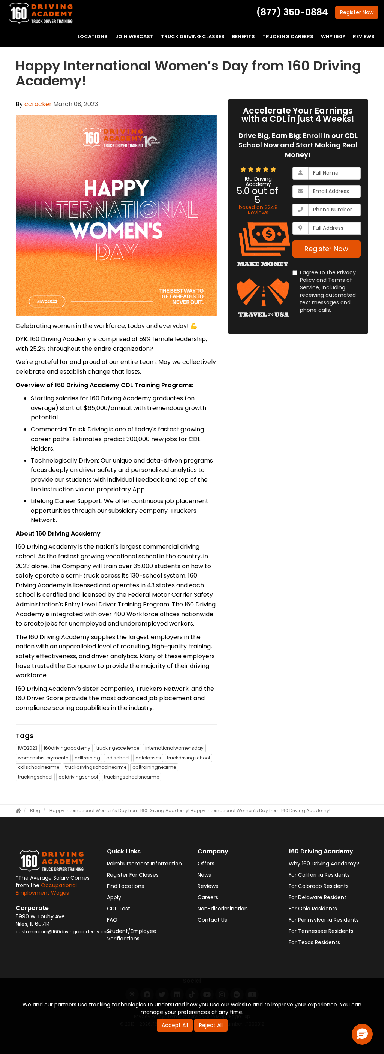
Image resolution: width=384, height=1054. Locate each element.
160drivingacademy (67, 748)
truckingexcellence (117, 748)
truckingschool (35, 777)
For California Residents (319, 875)
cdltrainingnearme (154, 767)
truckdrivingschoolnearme (95, 767)
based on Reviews (258, 210)
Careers (208, 897)
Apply (114, 897)
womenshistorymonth (43, 758)
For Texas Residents (314, 942)
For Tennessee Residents (321, 931)
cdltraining (87, 758)
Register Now (326, 248)
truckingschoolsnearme (131, 777)
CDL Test (118, 908)
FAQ (112, 920)
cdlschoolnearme (38, 767)
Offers (206, 863)
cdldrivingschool (78, 777)
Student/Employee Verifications (131, 934)
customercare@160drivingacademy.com (63, 932)
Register (357, 12)
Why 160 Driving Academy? (324, 863)
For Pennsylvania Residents (324, 920)
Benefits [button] (243, 36)
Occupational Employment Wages (46, 889)
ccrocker (38, 104)
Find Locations (125, 886)
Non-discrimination (223, 908)
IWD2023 (28, 748)
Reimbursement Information (144, 863)
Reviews (208, 886)
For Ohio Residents (313, 908)
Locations (93, 36)
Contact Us (212, 920)
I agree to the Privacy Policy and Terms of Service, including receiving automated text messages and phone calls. (328, 291)
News (204, 875)
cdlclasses (148, 758)
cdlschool (117, 758)
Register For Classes (133, 875)
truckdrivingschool (188, 758)
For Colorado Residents (319, 886)
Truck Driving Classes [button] (193, 36)
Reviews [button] (364, 36)
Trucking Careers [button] (288, 36)
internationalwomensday (174, 748)
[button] (362, 1034)
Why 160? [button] (333, 36)
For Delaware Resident (317, 897)
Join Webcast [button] (134, 36)
